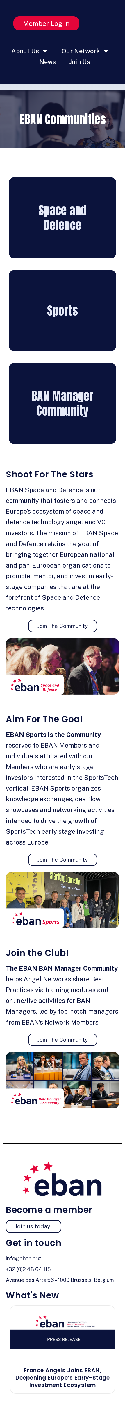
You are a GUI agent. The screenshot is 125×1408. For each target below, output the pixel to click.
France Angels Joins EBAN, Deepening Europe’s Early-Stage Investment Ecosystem (62, 1378)
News (47, 62)
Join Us (79, 62)
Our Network (81, 51)
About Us (25, 51)
